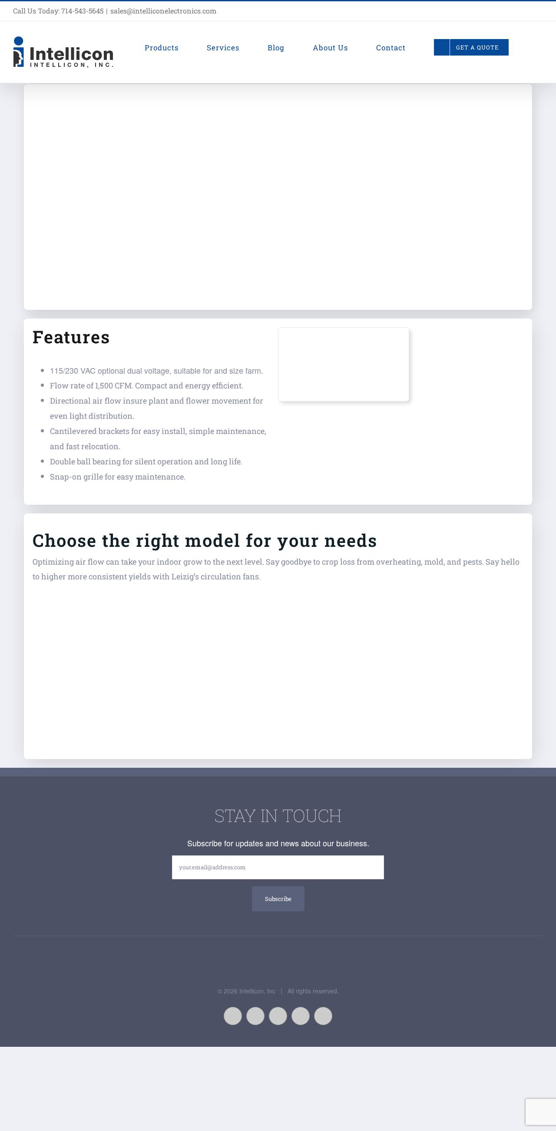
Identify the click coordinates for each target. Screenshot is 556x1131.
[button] (540, 47)
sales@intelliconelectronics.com (163, 10)
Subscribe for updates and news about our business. (278, 842)
